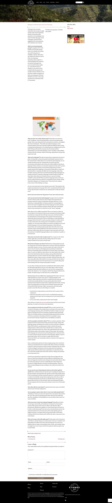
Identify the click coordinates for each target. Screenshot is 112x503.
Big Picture (70, 28)
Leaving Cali (32, 439)
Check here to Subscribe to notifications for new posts (43, 474)
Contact (54, 486)
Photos (42, 490)
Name (29, 462)
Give (41, 486)
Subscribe (55, 483)
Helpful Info (37, 433)
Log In (66, 497)
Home (41, 483)
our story (44, 302)
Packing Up (61, 439)
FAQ (68, 26)
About (29, 484)
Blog (29, 487)
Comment (31, 450)
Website (30, 468)
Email (48, 462)
